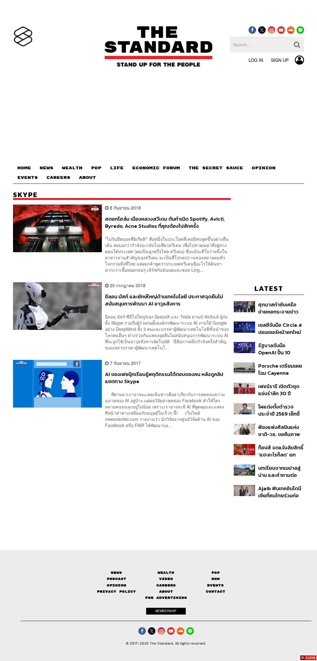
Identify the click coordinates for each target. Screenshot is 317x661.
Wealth (166, 572)
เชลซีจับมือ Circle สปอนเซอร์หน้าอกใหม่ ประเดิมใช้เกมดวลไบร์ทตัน (280, 328)
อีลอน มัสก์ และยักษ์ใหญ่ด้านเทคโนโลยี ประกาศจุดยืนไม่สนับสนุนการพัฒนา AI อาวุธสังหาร (164, 300)
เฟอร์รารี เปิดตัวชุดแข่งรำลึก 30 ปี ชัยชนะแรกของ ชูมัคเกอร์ (279, 390)
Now (215, 579)
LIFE (117, 168)
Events (215, 585)
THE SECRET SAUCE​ (216, 168)
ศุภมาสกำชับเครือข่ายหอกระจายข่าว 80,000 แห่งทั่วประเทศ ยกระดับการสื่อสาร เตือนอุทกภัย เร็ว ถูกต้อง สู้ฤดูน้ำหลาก (280, 308)
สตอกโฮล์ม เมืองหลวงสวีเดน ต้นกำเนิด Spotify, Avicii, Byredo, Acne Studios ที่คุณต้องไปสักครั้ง (165, 222)
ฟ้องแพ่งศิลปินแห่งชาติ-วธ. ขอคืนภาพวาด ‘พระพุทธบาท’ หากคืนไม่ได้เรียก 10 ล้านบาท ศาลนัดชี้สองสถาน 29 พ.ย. (279, 431)
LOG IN (256, 60)
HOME (24, 168)
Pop (215, 572)
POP (96, 168)
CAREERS (58, 177)
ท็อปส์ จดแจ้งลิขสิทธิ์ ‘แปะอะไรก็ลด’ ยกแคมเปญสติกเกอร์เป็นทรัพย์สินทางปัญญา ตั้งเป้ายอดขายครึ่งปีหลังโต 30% (280, 451)
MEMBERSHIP (165, 611)
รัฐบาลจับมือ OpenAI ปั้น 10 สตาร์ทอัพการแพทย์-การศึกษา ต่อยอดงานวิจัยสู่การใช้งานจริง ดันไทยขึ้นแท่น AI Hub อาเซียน (281, 349)
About (166, 591)
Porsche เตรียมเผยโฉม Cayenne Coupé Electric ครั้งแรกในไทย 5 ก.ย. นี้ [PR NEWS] (280, 369)
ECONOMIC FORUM (156, 168)
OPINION (264, 168)
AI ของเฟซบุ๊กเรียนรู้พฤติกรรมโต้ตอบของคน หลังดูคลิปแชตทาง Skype (164, 378)
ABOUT (87, 177)
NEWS (46, 168)
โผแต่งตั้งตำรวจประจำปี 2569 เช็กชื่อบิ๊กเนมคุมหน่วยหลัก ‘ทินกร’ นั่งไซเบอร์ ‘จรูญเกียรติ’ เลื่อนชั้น (281, 410)
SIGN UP (280, 60)
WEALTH (72, 168)
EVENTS (27, 177)
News (116, 572)
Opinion (116, 585)
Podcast (116, 579)
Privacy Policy (116, 591)
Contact (215, 591)
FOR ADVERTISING (166, 597)
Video (166, 579)
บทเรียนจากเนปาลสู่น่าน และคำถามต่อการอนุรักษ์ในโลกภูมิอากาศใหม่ (279, 471)
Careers (166, 585)
